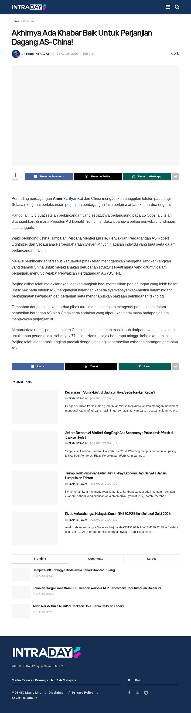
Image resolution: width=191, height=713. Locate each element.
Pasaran (28, 21)
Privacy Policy (82, 692)
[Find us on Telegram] (146, 692)
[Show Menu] (168, 7)
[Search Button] (177, 7)
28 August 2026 (101, 398)
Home (15, 21)
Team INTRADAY (37, 53)
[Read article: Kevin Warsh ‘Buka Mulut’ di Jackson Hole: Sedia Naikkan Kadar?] (35, 407)
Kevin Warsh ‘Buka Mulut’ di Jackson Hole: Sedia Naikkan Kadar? (110, 392)
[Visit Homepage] (29, 7)
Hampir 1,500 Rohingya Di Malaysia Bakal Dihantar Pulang (74, 570)
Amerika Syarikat (68, 199)
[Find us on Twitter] (137, 692)
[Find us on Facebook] (129, 692)
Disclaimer (57, 692)
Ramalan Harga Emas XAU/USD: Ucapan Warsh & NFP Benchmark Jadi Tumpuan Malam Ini (97, 588)
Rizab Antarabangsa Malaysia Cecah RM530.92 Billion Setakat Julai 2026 (118, 514)
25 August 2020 (67, 53)
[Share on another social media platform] (175, 176)
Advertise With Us (24, 698)
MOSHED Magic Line (26, 692)
